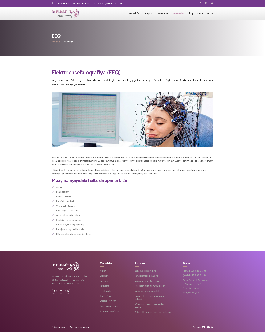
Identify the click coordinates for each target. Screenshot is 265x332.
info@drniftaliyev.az (191, 292)
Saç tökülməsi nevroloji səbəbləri (148, 291)
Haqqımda (148, 13)
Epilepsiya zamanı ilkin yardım (147, 281)
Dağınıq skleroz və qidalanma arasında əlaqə (153, 312)
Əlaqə (210, 13)
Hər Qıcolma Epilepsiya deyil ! (147, 275)
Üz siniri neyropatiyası (109, 311)
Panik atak (104, 286)
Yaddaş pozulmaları (108, 301)
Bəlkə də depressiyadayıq (145, 271)
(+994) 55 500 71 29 (195, 270)
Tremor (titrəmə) (107, 296)
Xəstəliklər (163, 13)
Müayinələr (178, 13)
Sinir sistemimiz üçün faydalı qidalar (150, 286)
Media (200, 13)
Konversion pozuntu (109, 306)
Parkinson (104, 281)
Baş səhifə (133, 13)
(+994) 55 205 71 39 (195, 275)
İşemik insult (105, 291)
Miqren (103, 271)
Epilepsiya (104, 275)
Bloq (190, 13)
